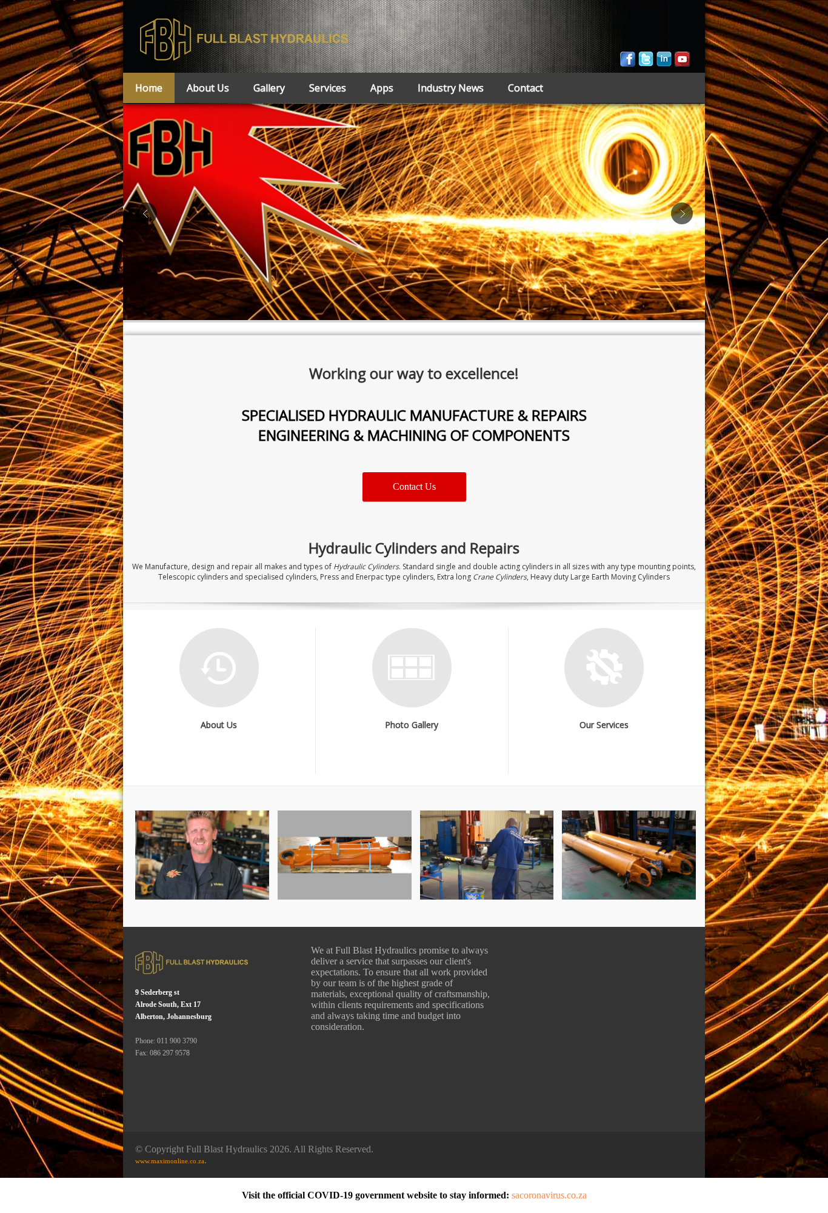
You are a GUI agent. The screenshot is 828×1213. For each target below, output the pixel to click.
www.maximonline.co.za (169, 1161)
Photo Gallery (411, 724)
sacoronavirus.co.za (549, 1195)
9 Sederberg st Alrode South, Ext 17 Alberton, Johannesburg (173, 1004)
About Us (219, 724)
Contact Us (414, 486)
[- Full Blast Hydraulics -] (202, 855)
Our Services (604, 724)
